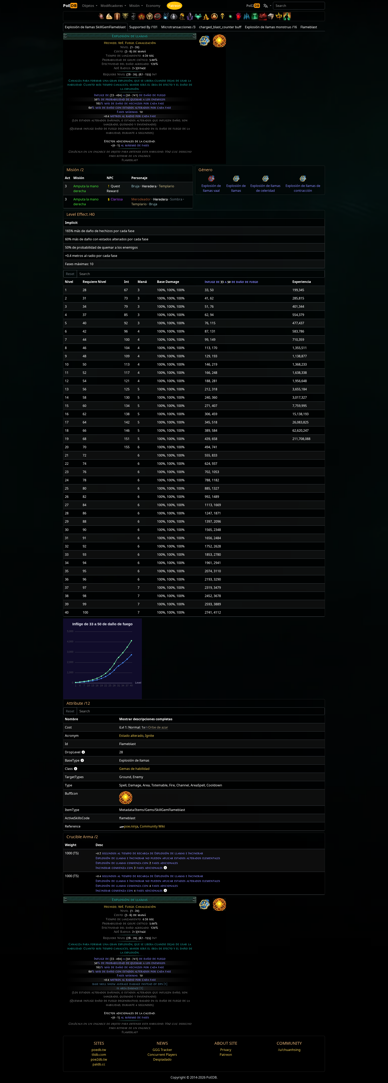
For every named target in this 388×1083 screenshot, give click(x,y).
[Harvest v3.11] (166, 16)
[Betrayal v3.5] (198, 16)
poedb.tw (99, 1050)
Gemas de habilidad (134, 768)
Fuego (129, 43)
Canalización (146, 43)
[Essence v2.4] (246, 16)
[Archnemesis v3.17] (125, 16)
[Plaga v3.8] (182, 16)
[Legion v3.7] (190, 16)
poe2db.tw (99, 1059)
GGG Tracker (162, 1050)
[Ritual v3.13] (150, 16)
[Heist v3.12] (158, 16)
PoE (70, 5)
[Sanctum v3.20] (117, 16)
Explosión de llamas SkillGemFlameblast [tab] (95, 27)
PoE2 (252, 5)
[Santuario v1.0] (279, 16)
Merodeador (141, 199)
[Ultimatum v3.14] (141, 16)
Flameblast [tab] (308, 27)
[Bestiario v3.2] (222, 16)
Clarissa (117, 199)
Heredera (149, 186)
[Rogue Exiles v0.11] (287, 16)
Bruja (135, 186)
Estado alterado (131, 735)
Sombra (176, 199)
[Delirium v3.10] (174, 16)
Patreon (174, 5)
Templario (166, 186)
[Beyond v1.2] (263, 16)
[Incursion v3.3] (214, 16)
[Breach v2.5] (238, 16)
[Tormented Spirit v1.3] (255, 16)
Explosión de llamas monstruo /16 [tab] (271, 27)
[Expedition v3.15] (133, 16)
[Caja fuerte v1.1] (271, 16)
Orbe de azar (158, 727)
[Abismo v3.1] (230, 16)
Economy (153, 5)
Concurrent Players (162, 1054)
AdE (120, 43)
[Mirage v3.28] (101, 16)
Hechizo (110, 43)
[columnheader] (67, 178)
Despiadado (162, 1059)
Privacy (225, 1050)
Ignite (149, 735)
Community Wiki (152, 826)
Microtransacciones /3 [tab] (178, 27)
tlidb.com (99, 1054)
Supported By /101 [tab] (143, 27)
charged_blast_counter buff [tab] (220, 27)
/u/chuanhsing (289, 1050)
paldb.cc (99, 1064)
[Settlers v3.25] (109, 16)
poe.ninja (131, 826)
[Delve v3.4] (206, 16)
